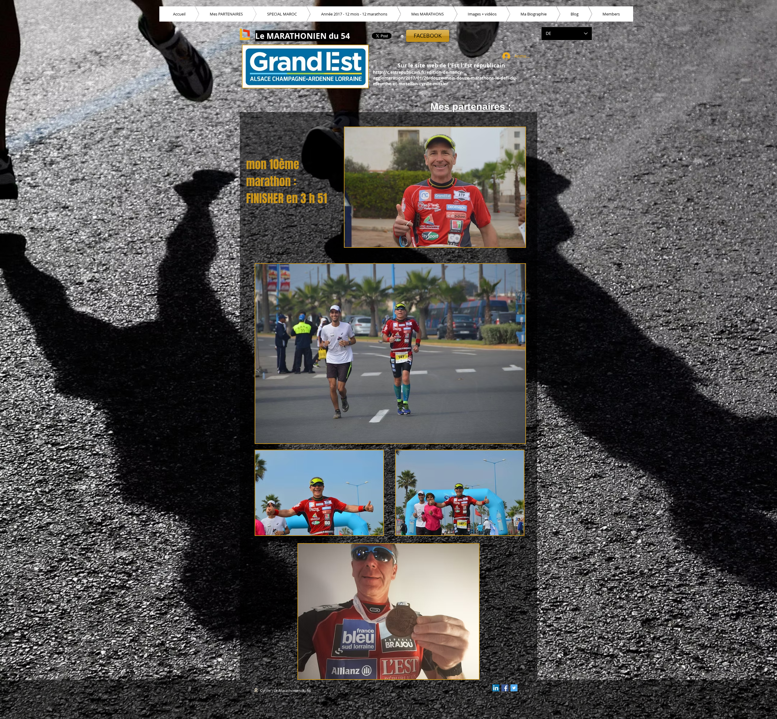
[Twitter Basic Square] (514, 687)
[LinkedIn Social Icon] (495, 687)
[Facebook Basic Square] (504, 687)
